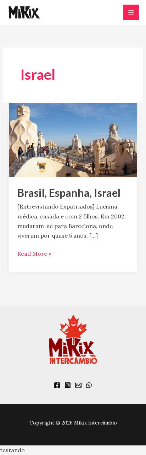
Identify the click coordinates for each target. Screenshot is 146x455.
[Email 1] (78, 385)
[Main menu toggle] (131, 12)
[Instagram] (67, 385)
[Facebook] (57, 385)
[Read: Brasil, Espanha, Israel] (73, 139)
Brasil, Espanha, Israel (68, 192)
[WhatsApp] (89, 385)
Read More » (34, 253)
